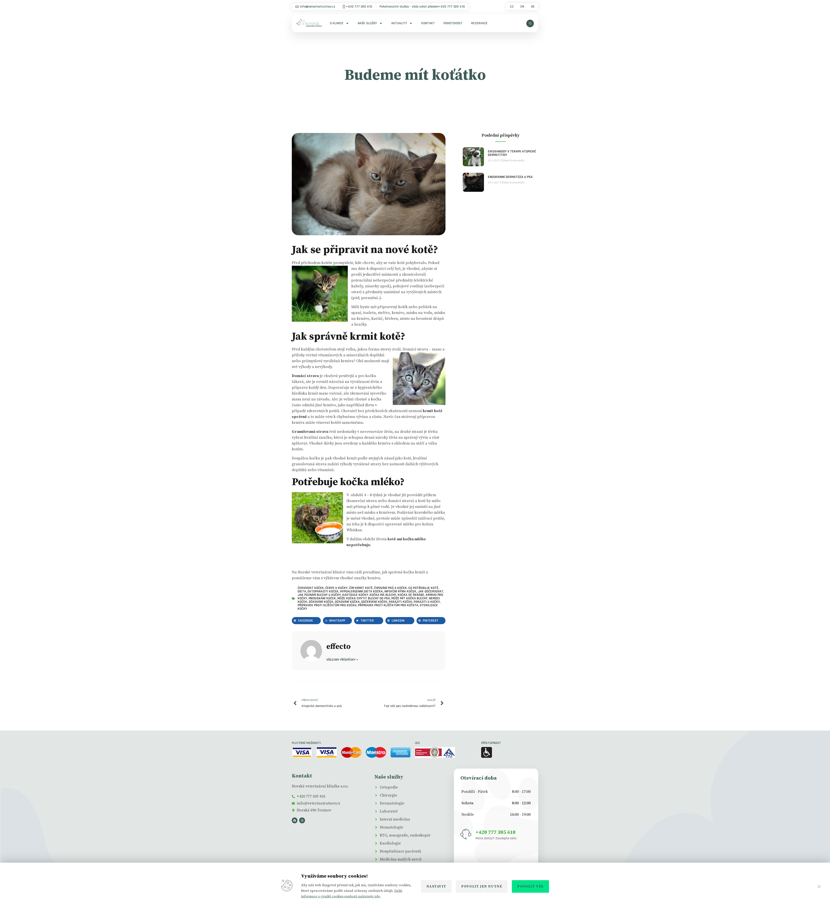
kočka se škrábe (411, 595)
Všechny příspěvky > (342, 659)
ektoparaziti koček (323, 591)
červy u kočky (336, 588)
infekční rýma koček (400, 591)
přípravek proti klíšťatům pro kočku (327, 605)
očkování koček (321, 602)
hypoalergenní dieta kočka (361, 591)
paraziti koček (400, 602)
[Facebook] (294, 820)
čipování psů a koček (390, 588)
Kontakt (428, 23)
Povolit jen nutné (481, 886)
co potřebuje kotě (423, 588)
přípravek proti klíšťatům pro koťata (388, 605)
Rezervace (479, 23)
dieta (302, 591)
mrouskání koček (322, 598)
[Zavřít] (819, 886)
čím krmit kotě (361, 588)
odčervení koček (374, 602)
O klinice (336, 23)
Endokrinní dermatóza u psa (510, 177)
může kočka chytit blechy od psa (363, 598)
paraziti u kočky (427, 602)
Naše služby (367, 23)
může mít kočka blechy (409, 598)
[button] (306, 620)
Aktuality (399, 23)
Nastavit (436, 886)
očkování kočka (347, 602)
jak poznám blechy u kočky (319, 595)
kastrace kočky (355, 595)
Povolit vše (530, 886)
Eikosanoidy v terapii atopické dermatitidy (512, 153)
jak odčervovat (430, 591)
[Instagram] (302, 820)
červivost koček (311, 588)
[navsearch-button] (530, 23)
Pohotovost (453, 23)
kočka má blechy (383, 595)
